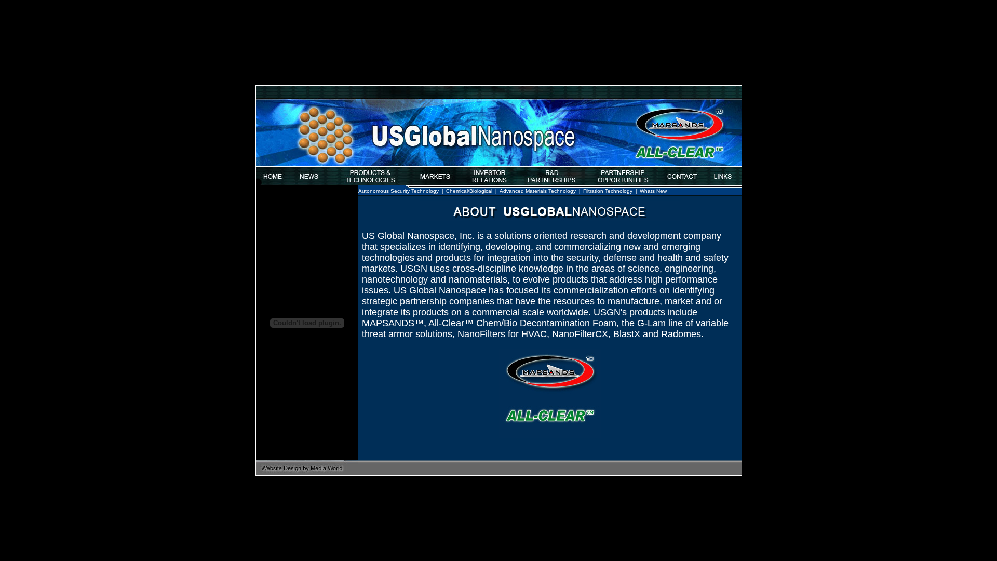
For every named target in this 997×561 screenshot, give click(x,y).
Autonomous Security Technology (398, 191)
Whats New (653, 191)
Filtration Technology (607, 191)
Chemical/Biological (469, 191)
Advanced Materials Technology (538, 191)
